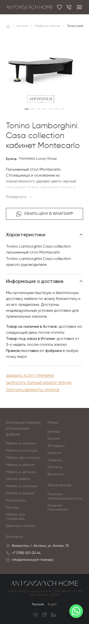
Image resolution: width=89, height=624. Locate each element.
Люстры (12, 507)
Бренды (53, 431)
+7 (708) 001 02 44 (26, 553)
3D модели (56, 446)
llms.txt (55, 594)
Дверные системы (20, 526)
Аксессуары (16, 500)
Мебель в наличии (21, 443)
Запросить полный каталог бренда (38, 383)
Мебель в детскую (21, 472)
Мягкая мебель (18, 479)
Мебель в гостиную (21, 450)
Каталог (54, 438)
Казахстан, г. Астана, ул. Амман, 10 (40, 546)
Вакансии (55, 474)
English (52, 604)
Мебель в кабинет (20, 465)
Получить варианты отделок (33, 390)
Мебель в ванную (20, 493)
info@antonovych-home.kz (33, 560)
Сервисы (54, 460)
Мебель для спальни (23, 457)
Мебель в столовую (22, 486)
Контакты (54, 467)
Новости (54, 453)
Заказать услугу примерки (30, 376)
